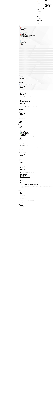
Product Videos (22, 94)
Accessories (25, 28)
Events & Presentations (23, 98)
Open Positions (22, 113)
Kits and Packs (27, 39)
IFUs (21, 88)
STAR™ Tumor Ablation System (23, 78)
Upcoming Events (22, 91)
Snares (22, 44)
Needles (24, 41)
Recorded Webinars (23, 93)
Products (20, 25)
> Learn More (21, 121)
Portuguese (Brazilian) (47, 6)
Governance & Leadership (24, 99)
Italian (46, 5)
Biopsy (24, 30)
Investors (20, 173)
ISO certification (22, 89)
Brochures (21, 87)
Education (20, 90)
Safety (22, 43)
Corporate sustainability (22, 206)
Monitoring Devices (28, 40)
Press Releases (22, 100)
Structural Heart (23, 46)
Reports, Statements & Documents (25, 101)
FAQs (21, 115)
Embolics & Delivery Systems (32, 35)
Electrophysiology (23, 34)
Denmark (40, 11)
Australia (40, 18)
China (39, 6)
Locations (21, 114)
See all (38, 23)
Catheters (24, 131)
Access (22, 27)
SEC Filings (21, 102)
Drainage (24, 33)
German (50, 4)
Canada (40, 14)
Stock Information (23, 103)
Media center (22, 205)
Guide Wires (25, 37)
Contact (20, 122)
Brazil (39, 22)
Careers (20, 112)
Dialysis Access (27, 32)
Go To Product (21, 82)
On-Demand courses (23, 92)
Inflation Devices (27, 38)
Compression (26, 31)
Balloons (22, 29)
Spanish (49, 6)
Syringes (22, 46)
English (46, 0)
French (48, 4)
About (20, 204)
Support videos (22, 86)
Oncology (24, 42)
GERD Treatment (27, 36)
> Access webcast (21, 111)
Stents (22, 45)
